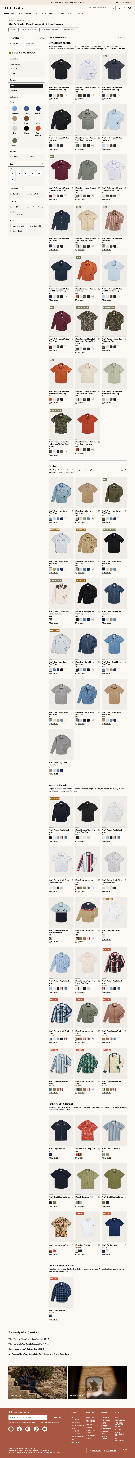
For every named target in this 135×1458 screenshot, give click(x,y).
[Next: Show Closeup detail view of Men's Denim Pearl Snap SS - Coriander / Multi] (125, 694)
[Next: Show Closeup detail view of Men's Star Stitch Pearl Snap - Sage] (125, 1179)
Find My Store (106, 1420)
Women (74, 1428)
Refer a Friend (106, 1429)
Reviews (89, 1427)
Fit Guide (118, 1429)
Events (103, 1423)
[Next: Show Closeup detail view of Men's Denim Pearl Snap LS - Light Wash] (72, 493)
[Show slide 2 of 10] (98, 119)
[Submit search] (113, 8)
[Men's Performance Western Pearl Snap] (87, 69)
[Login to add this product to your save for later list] (72, 88)
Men (73, 1417)
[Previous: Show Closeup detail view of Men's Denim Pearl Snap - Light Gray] (50, 744)
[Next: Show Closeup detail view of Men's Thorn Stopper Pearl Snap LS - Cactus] (98, 1013)
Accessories (79, 1425)
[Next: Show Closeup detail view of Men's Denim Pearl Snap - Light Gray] (72, 744)
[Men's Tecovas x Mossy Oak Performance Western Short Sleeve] (87, 320)
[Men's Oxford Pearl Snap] (114, 912)
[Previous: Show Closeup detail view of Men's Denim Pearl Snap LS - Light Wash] (50, 493)
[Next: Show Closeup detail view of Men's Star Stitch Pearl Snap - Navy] (72, 1179)
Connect (104, 1413)
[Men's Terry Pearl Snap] (61, 1130)
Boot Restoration (119, 1439)
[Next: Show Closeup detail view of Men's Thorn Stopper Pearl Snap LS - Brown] (125, 1013)
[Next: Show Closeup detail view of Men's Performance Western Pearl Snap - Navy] (72, 220)
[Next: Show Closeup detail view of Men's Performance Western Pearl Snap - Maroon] (72, 321)
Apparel (78, 1422)
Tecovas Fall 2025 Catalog (90, 1421)
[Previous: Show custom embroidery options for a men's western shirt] (77, 493)
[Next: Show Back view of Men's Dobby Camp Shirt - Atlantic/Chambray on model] (125, 1130)
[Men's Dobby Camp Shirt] (114, 1130)
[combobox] (99, 8)
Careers (89, 1425)
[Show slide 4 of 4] (77, 1130)
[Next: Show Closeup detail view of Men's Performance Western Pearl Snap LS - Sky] (125, 119)
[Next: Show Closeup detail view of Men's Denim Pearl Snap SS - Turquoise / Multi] (125, 644)
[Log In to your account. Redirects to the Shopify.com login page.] (124, 8)
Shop (74, 1413)
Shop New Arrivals (76, 2)
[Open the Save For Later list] (119, 8)
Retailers (104, 1426)
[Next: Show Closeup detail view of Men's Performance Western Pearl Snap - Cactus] (98, 170)
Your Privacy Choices (53, 1453)
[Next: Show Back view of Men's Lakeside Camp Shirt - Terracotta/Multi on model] (98, 1130)
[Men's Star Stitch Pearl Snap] (61, 1178)
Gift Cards (75, 1442)
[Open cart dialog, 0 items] (129, 8)
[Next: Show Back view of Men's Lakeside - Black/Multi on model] (72, 1227)
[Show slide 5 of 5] (50, 1130)
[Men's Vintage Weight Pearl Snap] (61, 811)
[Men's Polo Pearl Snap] (87, 1226)
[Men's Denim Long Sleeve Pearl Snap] (61, 492)
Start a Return (120, 1420)
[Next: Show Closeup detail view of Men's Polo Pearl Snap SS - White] (98, 1227)
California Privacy (33, 1450)
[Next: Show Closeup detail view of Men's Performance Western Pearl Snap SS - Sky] (125, 270)
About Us (90, 1413)
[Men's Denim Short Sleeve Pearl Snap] (87, 492)
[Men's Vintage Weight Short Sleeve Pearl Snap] (87, 811)
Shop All (11, 20)
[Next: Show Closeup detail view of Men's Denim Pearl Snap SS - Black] (125, 543)
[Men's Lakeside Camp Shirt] (87, 1130)
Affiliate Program (104, 1437)
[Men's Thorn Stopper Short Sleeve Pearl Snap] (61, 912)
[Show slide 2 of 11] (72, 119)
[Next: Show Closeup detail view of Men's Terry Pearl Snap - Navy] (72, 1130)
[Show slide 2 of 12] (72, 69)
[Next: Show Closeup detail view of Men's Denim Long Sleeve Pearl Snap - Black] (98, 593)
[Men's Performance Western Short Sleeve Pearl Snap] (61, 69)
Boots (77, 1420)
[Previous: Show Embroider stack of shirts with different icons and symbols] (50, 812)
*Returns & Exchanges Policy (119, 1424)
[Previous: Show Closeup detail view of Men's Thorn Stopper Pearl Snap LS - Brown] (103, 1013)
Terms (11, 1450)
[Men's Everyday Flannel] (61, 1292)
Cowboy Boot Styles (90, 1431)
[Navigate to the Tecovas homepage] (13, 8)
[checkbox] (21, 53)
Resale (88, 1438)
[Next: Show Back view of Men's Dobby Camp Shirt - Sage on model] (98, 1179)
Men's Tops (21, 20)
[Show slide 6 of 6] (50, 1292)
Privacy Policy (20, 1450)
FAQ (116, 1417)
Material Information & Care (120, 1434)
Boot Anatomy (91, 1435)
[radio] (26, 64)
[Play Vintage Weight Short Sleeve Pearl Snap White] (52, 874)
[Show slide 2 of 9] (98, 69)
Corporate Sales (104, 1432)
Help (117, 1413)
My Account (105, 1417)
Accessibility (46, 1450)
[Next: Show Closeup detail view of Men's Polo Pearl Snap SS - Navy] (125, 1227)
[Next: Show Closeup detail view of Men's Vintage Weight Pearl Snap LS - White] (125, 812)
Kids (73, 1439)
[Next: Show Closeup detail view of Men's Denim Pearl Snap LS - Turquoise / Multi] (98, 694)
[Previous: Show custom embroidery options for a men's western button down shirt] (103, 493)
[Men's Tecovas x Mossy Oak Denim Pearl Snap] (61, 593)
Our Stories (90, 1417)
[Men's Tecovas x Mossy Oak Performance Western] (114, 320)
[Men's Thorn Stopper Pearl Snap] (87, 861)
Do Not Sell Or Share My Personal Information (25, 1453)
